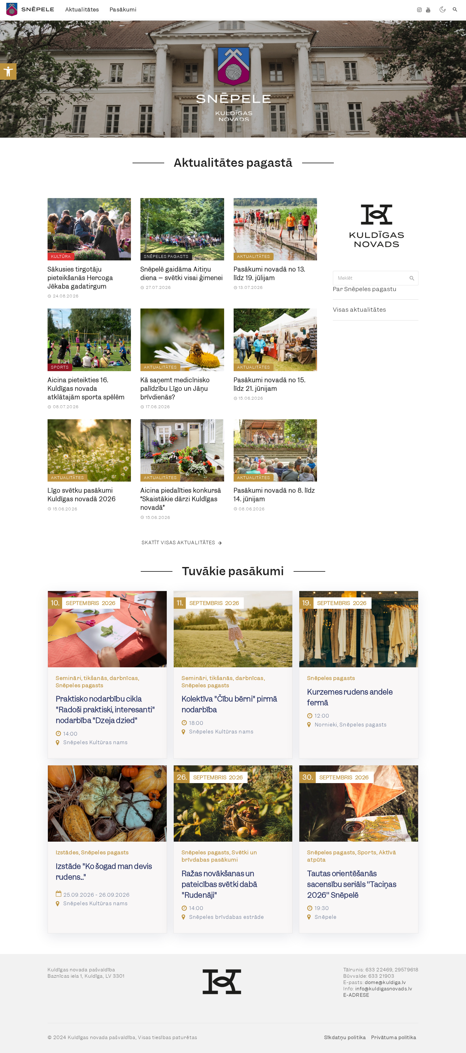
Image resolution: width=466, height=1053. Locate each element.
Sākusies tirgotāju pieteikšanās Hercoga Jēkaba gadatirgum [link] (80, 277)
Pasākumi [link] (123, 9)
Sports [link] (60, 367)
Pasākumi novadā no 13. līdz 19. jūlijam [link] (269, 273)
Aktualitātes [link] (82, 9)
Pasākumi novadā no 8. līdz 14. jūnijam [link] (274, 495)
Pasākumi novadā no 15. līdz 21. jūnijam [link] (270, 384)
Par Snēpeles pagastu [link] (365, 289)
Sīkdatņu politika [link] (345, 1037)
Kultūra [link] (61, 256)
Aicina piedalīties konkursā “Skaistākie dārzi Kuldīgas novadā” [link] (180, 499)
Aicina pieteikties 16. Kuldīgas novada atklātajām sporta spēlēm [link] (86, 388)
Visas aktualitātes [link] (359, 310)
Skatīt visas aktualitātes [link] (179, 542)
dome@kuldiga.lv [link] (385, 982)
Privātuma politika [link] (394, 1037)
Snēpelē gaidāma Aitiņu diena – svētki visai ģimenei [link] (181, 273)
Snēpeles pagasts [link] (166, 256)
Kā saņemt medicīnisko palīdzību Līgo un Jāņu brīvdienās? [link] (175, 388)
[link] (8, 71)
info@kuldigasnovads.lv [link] (383, 989)
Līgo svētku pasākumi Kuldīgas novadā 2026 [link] (82, 495)
